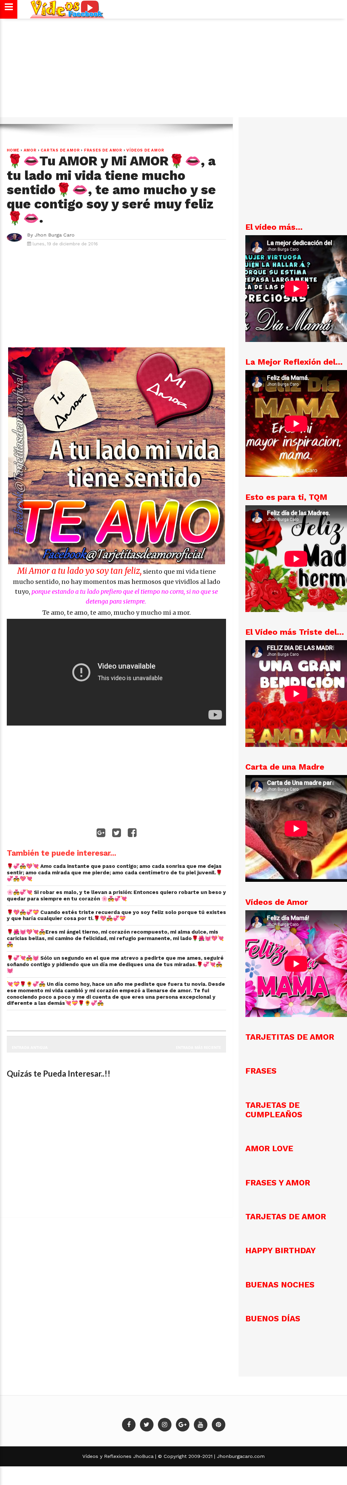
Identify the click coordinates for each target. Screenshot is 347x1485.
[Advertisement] (173, 71)
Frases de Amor (103, 150)
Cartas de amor (60, 150)
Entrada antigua (30, 1047)
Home (13, 150)
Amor (30, 150)
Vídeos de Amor (145, 150)
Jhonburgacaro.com (240, 1456)
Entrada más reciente (198, 1047)
